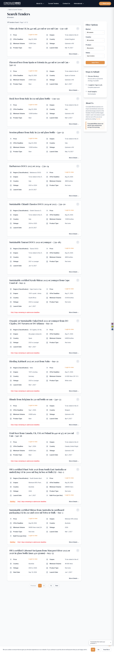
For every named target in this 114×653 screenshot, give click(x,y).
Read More (106, 649)
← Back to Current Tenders (14, 9)
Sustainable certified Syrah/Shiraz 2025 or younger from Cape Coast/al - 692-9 (39, 281)
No (98, 649)
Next (56, 585)
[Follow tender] (77, 28)
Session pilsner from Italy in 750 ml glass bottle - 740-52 (36, 132)
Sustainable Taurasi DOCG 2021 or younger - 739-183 (35, 242)
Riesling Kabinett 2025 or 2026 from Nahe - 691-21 (33, 361)
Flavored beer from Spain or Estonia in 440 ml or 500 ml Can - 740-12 (39, 63)
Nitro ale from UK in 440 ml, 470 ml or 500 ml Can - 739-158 (38, 28)
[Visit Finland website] (112, 329)
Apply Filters (95, 62)
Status (88, 53)
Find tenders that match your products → (97, 642)
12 (51, 585)
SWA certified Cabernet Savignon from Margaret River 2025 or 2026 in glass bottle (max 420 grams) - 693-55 (39, 552)
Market (88, 29)
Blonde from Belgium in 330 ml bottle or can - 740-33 (35, 399)
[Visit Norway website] (112, 324)
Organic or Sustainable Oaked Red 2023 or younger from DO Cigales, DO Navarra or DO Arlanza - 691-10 (38, 322)
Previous (33, 585)
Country (88, 37)
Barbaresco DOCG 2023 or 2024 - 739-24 (29, 166)
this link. (98, 119)
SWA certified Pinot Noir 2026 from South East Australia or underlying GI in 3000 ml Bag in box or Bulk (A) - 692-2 (37, 470)
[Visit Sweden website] (112, 326)
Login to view (33, 34)
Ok (93, 649)
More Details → (74, 54)
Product (88, 45)
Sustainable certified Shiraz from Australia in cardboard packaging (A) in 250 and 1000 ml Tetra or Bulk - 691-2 (36, 511)
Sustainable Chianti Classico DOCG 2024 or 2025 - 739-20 (37, 204)
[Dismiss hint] (110, 642)
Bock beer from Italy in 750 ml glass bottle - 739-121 (34, 98)
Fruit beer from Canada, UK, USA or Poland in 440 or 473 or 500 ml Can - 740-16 (41, 434)
